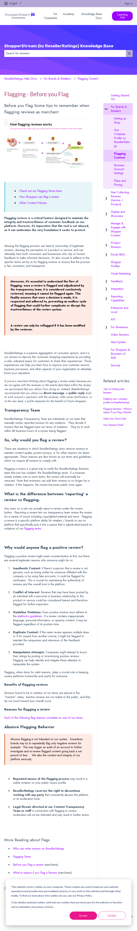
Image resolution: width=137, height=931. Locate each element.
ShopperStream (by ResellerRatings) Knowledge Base (58, 45)
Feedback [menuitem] (117, 281)
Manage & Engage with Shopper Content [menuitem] (118, 229)
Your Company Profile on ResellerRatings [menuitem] (122, 138)
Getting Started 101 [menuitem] (120, 97)
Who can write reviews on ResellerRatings (38, 849)
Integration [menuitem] (117, 289)
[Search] (129, 53)
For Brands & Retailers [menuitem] (119, 109)
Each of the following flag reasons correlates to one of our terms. (43, 718)
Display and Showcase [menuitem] (118, 214)
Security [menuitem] (115, 365)
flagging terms (32, 528)
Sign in (129, 4)
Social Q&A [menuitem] (118, 254)
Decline (112, 915)
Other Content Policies (33, 203)
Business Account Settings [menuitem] (119, 169)
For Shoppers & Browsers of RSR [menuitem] (120, 354)
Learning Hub (122, 15)
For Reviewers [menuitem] (119, 327)
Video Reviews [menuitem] (120, 335)
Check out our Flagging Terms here (40, 191)
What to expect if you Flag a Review (35, 873)
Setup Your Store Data (114, 418)
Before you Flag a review (28, 865)
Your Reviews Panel (113, 425)
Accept (83, 915)
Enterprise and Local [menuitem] (119, 310)
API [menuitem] (113, 319)
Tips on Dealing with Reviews (113, 390)
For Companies (50, 16)
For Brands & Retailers (57, 79)
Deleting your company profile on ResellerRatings (116, 400)
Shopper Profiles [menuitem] (116, 264)
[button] (106, 107)
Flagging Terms (22, 857)
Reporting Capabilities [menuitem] (118, 298)
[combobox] (65, 53)
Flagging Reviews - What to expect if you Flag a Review (117, 410)
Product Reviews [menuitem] (116, 245)
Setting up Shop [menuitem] (120, 120)
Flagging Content (88, 79)
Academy (68, 14)
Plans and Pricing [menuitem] (120, 183)
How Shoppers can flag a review (39, 197)
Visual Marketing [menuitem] (121, 274)
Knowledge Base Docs (92, 16)
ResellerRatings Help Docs (20, 79)
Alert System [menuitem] (118, 342)
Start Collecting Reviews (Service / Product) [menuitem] (120, 198)
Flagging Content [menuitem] (120, 156)
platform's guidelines (30, 616)
